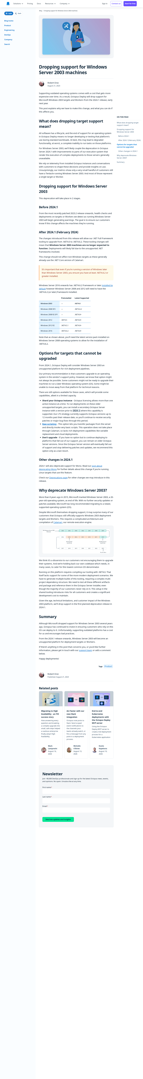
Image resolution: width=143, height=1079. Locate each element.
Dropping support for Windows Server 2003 (125, 130)
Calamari (57, 522)
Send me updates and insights (58, 819)
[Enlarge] (108, 529)
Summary (120, 162)
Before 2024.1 (123, 136)
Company (8, 39)
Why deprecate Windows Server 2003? (127, 156)
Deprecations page (58, 477)
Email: (44, 806)
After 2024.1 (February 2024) (129, 140)
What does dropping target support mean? (127, 124)
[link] (51, 725)
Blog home (8, 21)
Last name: (46, 797)
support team (85, 650)
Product (108, 666)
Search (7, 44)
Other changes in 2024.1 (128, 151)
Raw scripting (49, 424)
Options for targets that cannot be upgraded (127, 145)
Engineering (9, 30)
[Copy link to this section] (53, 126)
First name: (46, 787)
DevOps (7, 35)
